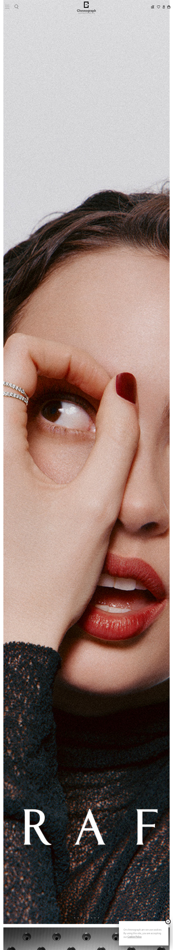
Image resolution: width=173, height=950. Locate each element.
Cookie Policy (134, 936)
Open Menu (5, 7)
